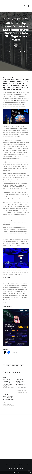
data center (15, 365)
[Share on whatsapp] (18, 52)
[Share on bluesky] (20, 52)
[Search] (23, 6)
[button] (28, 6)
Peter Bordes (16, 48)
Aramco (8, 365)
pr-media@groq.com (8, 306)
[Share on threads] (12, 52)
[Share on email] (24, 52)
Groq (17, 92)
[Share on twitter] (10, 52)
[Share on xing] (22, 52)
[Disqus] (16, 433)
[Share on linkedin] (16, 52)
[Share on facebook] (8, 52)
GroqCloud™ (12, 283)
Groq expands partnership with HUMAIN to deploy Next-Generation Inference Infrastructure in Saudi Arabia (21, 384)
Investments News (16, 18)
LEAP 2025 (13, 100)
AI (3, 365)
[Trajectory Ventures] (13, 6)
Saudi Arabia (6, 368)
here (22, 274)
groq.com (9, 299)
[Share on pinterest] (14, 52)
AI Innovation (8, 18)
